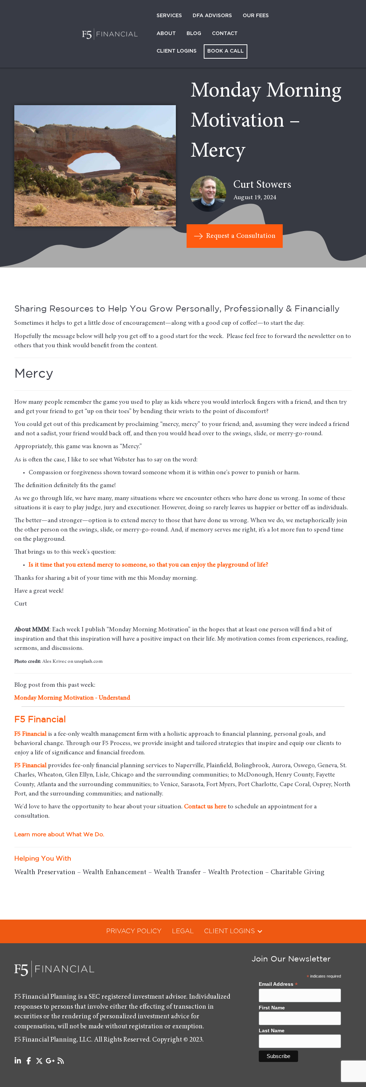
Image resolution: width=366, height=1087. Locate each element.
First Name (272, 1007)
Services (169, 15)
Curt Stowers (262, 185)
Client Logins (177, 51)
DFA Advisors (212, 15)
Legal (183, 931)
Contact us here (205, 807)
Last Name (272, 1030)
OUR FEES (256, 15)
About (166, 33)
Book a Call (225, 51)
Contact (225, 33)
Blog (194, 33)
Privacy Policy (134, 931)
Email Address (278, 984)
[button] (260, 931)
